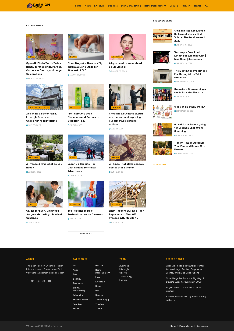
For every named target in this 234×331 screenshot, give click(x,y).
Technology (102, 299)
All (74, 265)
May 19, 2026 (75, 219)
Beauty (174, 5)
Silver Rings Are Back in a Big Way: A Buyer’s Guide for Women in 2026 (85, 66)
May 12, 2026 (116, 222)
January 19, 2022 (184, 63)
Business (113, 5)
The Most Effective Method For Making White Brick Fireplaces (190, 74)
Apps (75, 269)
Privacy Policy (186, 326)
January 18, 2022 (184, 45)
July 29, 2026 (34, 125)
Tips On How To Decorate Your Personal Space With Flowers (189, 146)
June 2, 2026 (34, 222)
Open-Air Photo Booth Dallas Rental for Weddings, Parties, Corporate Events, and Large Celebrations (44, 68)
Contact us (202, 326)
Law (97, 277)
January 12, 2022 (184, 97)
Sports (99, 295)
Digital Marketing (131, 5)
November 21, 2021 (184, 135)
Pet (97, 290)
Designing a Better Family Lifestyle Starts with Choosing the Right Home (41, 117)
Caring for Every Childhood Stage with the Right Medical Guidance (44, 214)
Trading (99, 304)
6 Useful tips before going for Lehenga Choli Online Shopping (190, 128)
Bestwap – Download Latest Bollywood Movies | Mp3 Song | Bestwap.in (190, 56)
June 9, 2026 (116, 172)
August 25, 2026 (77, 75)
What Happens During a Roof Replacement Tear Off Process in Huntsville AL (126, 214)
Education (78, 295)
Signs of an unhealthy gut (190, 106)
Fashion (185, 5)
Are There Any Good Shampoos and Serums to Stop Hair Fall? (83, 117)
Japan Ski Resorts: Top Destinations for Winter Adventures (82, 167)
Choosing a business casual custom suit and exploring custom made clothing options (126, 119)
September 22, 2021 (185, 111)
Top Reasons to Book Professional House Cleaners (85, 212)
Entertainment (81, 299)
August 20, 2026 (118, 71)
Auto (75, 274)
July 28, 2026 (75, 125)
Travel (197, 5)
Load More (86, 234)
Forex (76, 308)
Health (32, 204)
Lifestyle (99, 5)
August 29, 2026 (36, 78)
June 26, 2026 (34, 172)
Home (78, 5)
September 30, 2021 (185, 82)
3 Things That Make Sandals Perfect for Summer (126, 165)
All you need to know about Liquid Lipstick (125, 64)
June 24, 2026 (75, 175)
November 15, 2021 (184, 154)
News (88, 5)
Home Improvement (155, 5)
